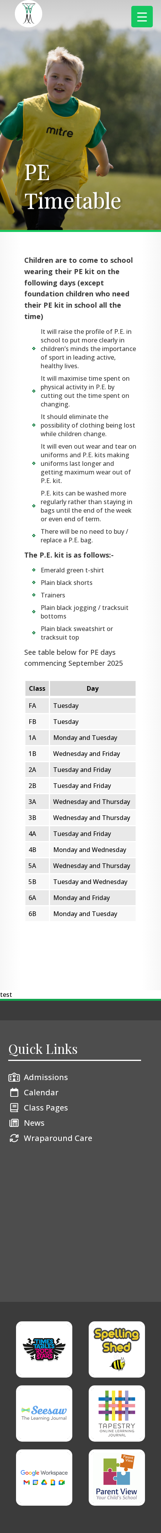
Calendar (41, 1092)
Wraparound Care (58, 1138)
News (34, 1123)
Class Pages (46, 1107)
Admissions (46, 1077)
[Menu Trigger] (142, 16)
